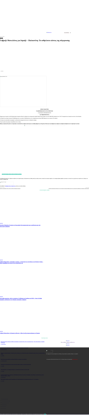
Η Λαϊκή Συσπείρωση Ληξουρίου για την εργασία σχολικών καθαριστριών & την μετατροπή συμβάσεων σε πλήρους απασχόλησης (69, 188)
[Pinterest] (34, 74)
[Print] (47, 74)
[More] (61, 74)
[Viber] (57, 74)
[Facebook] (27, 74)
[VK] (54, 74)
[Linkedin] (41, 74)
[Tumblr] (51, 74)
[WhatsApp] (37, 74)
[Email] (44, 74)
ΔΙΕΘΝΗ (1, 223)
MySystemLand (74, 359)
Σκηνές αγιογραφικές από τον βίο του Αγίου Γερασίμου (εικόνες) (10, 188)
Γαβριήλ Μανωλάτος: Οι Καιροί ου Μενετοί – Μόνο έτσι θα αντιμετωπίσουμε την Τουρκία (20, 333)
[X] (31, 74)
